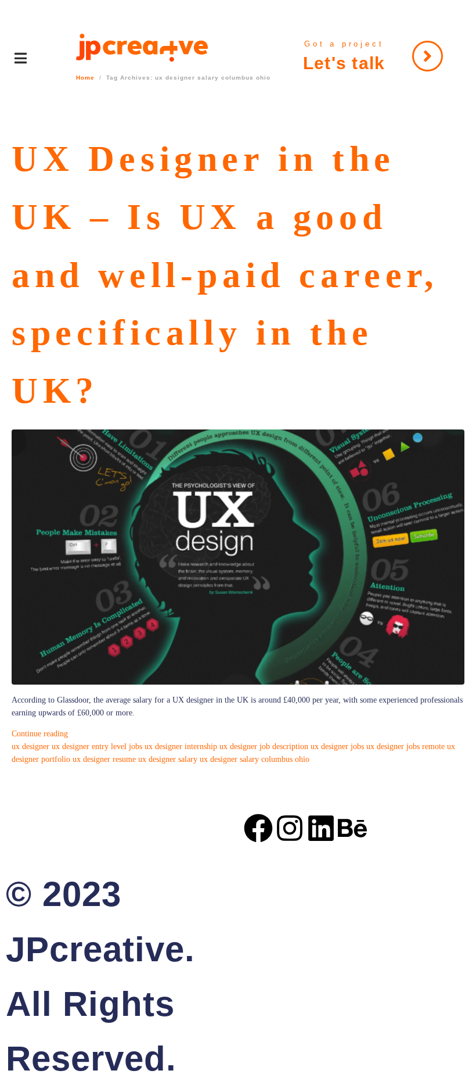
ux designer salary (167, 759)
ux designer (30, 746)
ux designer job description (263, 746)
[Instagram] (289, 828)
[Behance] (352, 828)
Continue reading (40, 733)
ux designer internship (181, 746)
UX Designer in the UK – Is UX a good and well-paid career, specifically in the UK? (225, 274)
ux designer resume (104, 759)
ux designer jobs (337, 746)
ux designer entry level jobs (97, 746)
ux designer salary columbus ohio (254, 759)
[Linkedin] (321, 828)
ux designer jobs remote (405, 746)
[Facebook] (258, 828)
